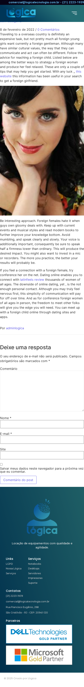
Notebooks (34, 563)
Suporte (33, 582)
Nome (5, 417)
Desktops (33, 568)
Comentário (8, 368)
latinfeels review (32, 279)
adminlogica (15, 328)
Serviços (11, 573)
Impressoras (35, 578)
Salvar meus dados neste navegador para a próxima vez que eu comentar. (42, 470)
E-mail (6, 433)
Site (3, 449)
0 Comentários (48, 29)
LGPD (9, 563)
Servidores (34, 573)
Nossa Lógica (13, 568)
